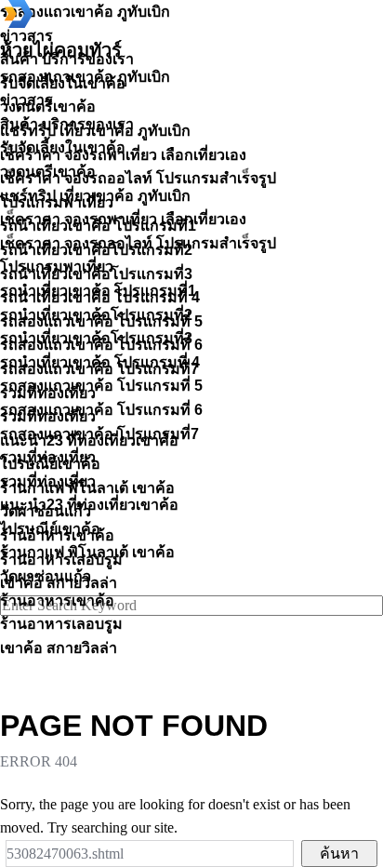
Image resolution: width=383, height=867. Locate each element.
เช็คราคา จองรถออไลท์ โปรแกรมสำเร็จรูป (138, 243)
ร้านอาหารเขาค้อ (57, 600)
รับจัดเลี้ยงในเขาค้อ (62, 147)
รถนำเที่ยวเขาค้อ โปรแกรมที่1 (98, 291)
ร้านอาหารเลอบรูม (61, 624)
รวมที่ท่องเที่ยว (48, 457)
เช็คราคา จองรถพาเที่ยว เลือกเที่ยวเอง (123, 219)
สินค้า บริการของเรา (67, 124)
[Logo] (18, 23)
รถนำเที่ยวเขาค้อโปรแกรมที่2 (96, 315)
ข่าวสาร (26, 100)
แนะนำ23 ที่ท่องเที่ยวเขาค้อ (89, 505)
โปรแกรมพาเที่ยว (56, 266)
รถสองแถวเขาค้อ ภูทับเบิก (85, 77)
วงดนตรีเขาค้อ (48, 172)
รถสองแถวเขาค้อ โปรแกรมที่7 (99, 434)
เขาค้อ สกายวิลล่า (58, 648)
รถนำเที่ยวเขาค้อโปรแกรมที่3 (96, 338)
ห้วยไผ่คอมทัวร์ (61, 50)
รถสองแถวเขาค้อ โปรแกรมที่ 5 (101, 385)
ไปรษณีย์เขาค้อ (50, 529)
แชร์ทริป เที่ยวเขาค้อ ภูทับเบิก (95, 196)
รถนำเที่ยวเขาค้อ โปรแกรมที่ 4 (100, 362)
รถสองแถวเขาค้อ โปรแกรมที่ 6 (101, 410)
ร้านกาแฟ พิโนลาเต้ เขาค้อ (87, 552)
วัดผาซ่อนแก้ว (45, 576)
